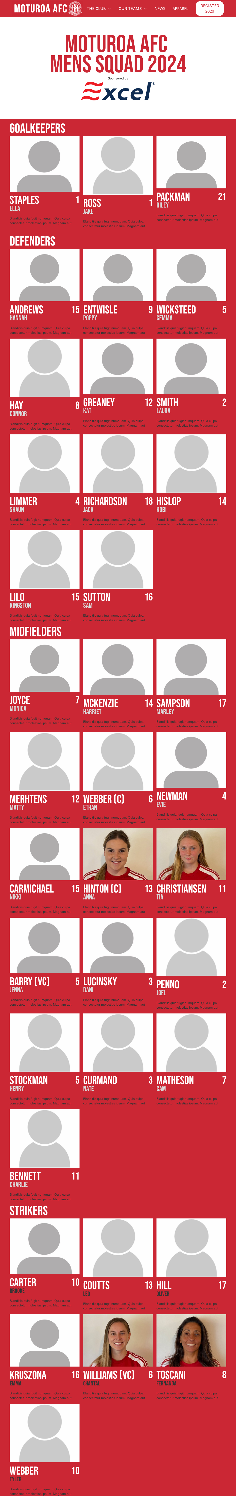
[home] (47, 8)
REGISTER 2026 (210, 8)
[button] (99, 8)
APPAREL (180, 8)
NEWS (160, 8)
